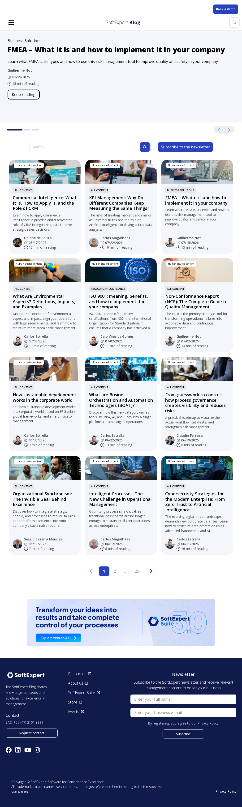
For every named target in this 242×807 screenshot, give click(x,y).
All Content (23, 190)
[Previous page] (91, 571)
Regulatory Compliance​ (108, 288)
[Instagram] (37, 750)
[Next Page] (151, 571)
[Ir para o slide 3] (35, 129)
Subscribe (183, 734)
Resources (77, 673)
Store (72, 702)
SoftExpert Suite (81, 692)
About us (75, 683)
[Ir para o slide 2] (23, 130)
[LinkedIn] (17, 750)
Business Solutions (180, 190)
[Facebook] (8, 750)
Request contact (31, 733)
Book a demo (225, 9)
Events (73, 711)
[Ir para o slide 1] (11, 129)
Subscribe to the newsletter (185, 147)
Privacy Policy (226, 791)
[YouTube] (27, 750)
